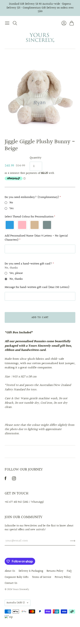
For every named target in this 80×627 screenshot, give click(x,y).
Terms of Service (41, 577)
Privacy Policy (63, 577)
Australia (15, 603)
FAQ (69, 571)
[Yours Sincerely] (40, 38)
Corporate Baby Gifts (17, 577)
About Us (10, 571)
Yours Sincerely (21, 589)
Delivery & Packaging (31, 571)
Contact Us (11, 583)
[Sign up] (72, 540)
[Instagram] (14, 479)
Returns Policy (55, 571)
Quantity (35, 158)
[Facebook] (5, 479)
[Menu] (7, 23)
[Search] (15, 23)
